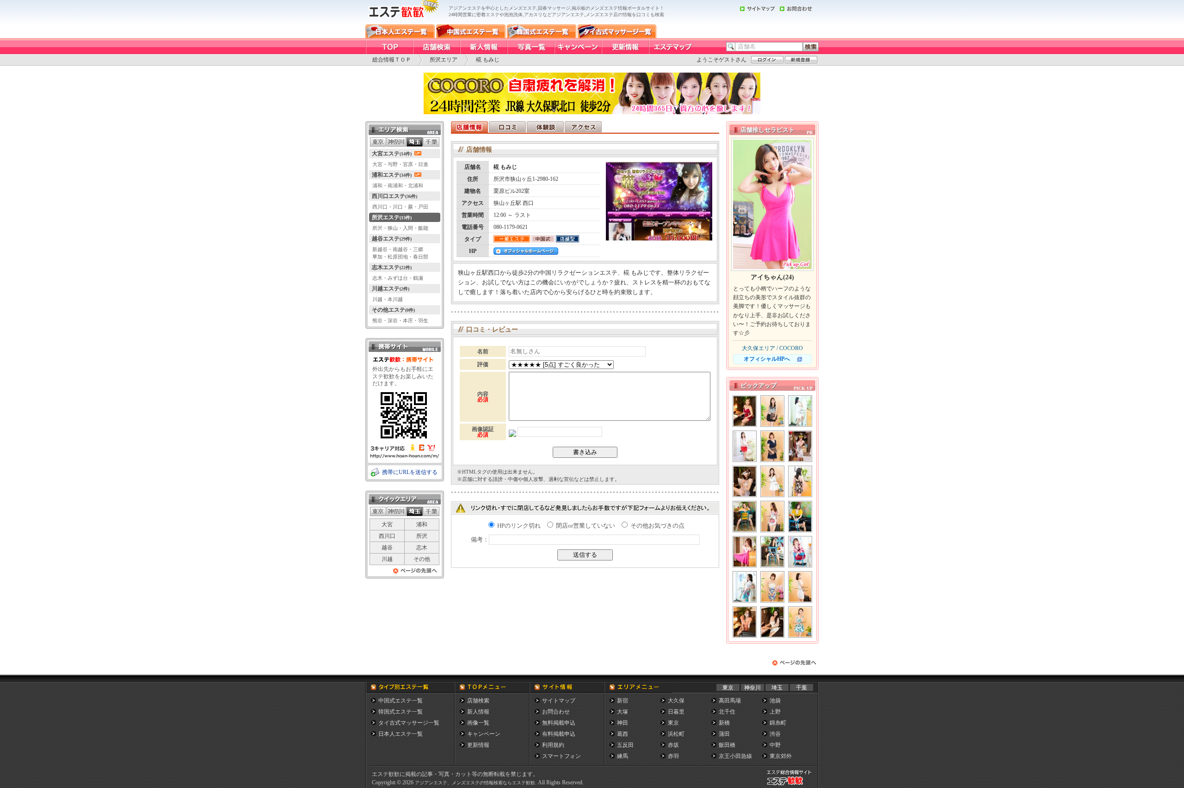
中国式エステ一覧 (400, 700)
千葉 (801, 687)
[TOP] (389, 47)
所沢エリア (443, 59)
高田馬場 (730, 700)
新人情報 (478, 711)
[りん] (772, 516)
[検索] (811, 46)
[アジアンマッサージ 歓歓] (402, 22)
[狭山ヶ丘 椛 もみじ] (659, 238)
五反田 (625, 745)
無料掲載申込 (558, 723)
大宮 (387, 524)
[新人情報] (483, 47)
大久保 (676, 700)
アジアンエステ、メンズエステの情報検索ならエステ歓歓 (475, 782)
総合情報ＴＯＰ (391, 59)
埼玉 (777, 687)
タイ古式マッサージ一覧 (408, 723)
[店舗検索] (436, 47)
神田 (622, 723)
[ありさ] (745, 481)
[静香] (772, 446)
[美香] (800, 481)
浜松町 (676, 734)
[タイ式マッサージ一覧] (617, 31)
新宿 (622, 700)
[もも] (772, 411)
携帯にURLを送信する (410, 472)
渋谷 (775, 734)
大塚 (622, 711)
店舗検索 (478, 700)
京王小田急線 (735, 756)
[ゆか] (745, 411)
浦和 (421, 524)
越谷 (387, 547)
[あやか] (772, 551)
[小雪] (745, 622)
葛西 (622, 734)
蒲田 (724, 734)
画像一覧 (478, 723)
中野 (775, 745)
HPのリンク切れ (518, 525)
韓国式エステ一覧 (400, 711)
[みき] (800, 446)
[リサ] (800, 587)
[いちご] (745, 587)
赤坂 (673, 745)
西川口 (387, 536)
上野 (775, 711)
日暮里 (676, 711)
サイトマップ (558, 700)
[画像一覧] (530, 47)
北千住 (727, 711)
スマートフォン (561, 756)
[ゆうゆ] (772, 622)
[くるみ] (772, 587)
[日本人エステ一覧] (400, 31)
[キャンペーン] (577, 47)
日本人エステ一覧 (400, 734)
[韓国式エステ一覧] (541, 31)
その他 (421, 559)
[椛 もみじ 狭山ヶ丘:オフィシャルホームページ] (525, 252)
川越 (387, 559)
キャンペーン (483, 734)
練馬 (622, 756)
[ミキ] (745, 446)
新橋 (724, 723)
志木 (421, 547)
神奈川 (752, 687)
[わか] (772, 481)
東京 (728, 687)
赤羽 (673, 756)
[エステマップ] (672, 47)
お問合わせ (556, 711)
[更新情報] (624, 47)
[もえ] (800, 516)
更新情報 (478, 745)
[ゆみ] (800, 411)
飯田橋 (727, 745)
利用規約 (553, 745)
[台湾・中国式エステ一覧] (471, 31)
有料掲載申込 (558, 734)
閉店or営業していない (585, 525)
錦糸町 (778, 723)
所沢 (421, 536)
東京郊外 (781, 756)
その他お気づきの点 (656, 525)
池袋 (775, 700)
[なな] (800, 622)
